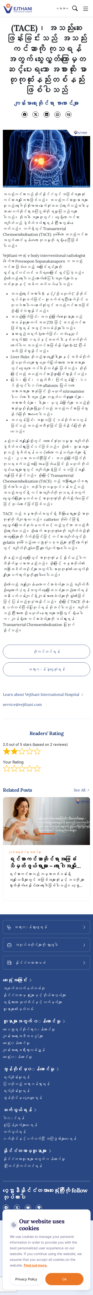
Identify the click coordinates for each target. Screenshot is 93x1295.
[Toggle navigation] (85, 8)
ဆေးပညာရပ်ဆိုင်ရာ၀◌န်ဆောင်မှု (29, 1029)
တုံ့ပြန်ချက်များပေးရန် (20, 1125)
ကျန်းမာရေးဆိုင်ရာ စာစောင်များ (23, 852)
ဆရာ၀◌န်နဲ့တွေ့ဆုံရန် (46, 669)
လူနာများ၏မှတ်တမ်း (18, 1009)
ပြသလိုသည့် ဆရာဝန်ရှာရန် (26, 1083)
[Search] (75, 9)
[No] (85, 1210)
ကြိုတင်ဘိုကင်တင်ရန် (22, 1165)
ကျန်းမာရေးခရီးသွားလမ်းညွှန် (24, 1050)
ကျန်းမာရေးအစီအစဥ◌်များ (23, 1036)
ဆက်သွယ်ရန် (14, 1131)
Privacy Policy (26, 1279)
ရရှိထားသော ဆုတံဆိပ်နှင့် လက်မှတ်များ (32, 1002)
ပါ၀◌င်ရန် (13, 1118)
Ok (64, 1279)
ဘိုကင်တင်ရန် (46, 651)
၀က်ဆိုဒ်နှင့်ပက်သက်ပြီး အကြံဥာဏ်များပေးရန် (39, 1138)
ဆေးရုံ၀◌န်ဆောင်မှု (17, 1056)
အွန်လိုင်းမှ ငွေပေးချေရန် (22, 1097)
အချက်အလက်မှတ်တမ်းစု (24, 988)
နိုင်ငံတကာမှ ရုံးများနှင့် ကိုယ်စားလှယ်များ (34, 995)
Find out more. (35, 1265)
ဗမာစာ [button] (60, 8)
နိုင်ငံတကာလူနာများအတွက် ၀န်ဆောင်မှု (34, 1159)
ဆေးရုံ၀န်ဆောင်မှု (16, 1043)
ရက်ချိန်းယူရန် (16, 1077)
